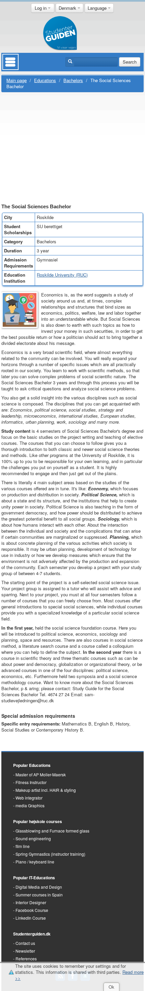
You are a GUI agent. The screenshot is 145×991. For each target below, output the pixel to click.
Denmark (68, 8)
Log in (41, 8)
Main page (16, 80)
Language (98, 8)
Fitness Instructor (31, 782)
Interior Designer (31, 902)
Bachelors (73, 80)
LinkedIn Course (31, 918)
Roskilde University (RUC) (62, 275)
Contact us (25, 943)
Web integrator (29, 798)
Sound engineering (33, 838)
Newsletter (25, 951)
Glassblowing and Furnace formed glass (52, 831)
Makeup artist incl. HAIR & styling (46, 790)
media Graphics (30, 805)
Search (130, 62)
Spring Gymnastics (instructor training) (50, 854)
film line (23, 846)
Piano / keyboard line (35, 861)
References (26, 958)
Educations (45, 80)
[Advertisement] (72, 149)
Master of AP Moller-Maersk (41, 774)
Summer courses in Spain (39, 894)
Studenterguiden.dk (32, 934)
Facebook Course (32, 910)
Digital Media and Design (39, 887)
